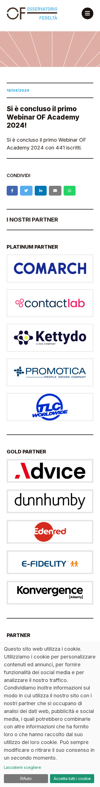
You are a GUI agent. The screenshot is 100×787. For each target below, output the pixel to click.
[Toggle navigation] (87, 13)
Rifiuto (26, 778)
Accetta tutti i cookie (72, 778)
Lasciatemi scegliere (22, 767)
